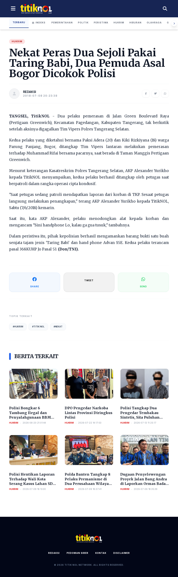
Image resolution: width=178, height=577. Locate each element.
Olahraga (154, 22)
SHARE (34, 286)
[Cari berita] (165, 8)
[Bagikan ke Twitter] (155, 94)
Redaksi (54, 553)
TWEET (89, 280)
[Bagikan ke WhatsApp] (165, 94)
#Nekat (58, 326)
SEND (143, 286)
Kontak (100, 553)
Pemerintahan (62, 22)
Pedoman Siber (77, 553)
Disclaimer (121, 553)
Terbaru (19, 22)
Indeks (40, 22)
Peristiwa (101, 22)
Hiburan (135, 22)
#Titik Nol (38, 326)
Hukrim (119, 22)
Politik (83, 22)
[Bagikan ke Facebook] (146, 94)
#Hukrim (18, 326)
